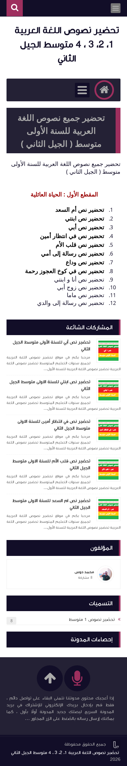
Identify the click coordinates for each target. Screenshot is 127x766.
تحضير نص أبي (85, 227)
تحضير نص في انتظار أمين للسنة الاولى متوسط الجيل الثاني (54, 425)
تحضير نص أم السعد (79, 209)
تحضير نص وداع (85, 262)
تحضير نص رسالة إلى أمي (72, 253)
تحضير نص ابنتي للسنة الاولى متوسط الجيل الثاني (49, 385)
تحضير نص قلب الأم (80, 244)
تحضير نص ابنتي (84, 218)
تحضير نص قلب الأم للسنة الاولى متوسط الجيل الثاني (51, 464)
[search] (15, 8)
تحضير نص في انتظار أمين (72, 236)
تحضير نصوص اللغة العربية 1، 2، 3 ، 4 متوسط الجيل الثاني (67, 44)
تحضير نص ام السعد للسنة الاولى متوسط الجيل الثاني (51, 504)
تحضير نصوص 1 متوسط (92, 619)
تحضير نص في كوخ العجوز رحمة (64, 271)
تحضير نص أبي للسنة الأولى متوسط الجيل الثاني (51, 345)
